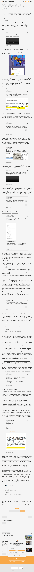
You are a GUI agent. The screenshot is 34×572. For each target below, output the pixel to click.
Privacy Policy (23, 553)
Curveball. (18, 280)
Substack (13, 570)
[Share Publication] (24, 1)
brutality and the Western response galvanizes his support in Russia (17, 361)
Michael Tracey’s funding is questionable (10, 213)
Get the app (21, 568)
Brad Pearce (5, 8)
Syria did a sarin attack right (25, 471)
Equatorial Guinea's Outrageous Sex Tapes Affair (9, 536)
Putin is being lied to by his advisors (15, 284)
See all (4, 553)
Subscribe (27, 1)
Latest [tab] (5, 533)
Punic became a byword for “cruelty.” (17, 143)
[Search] (22, 1)
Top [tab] (2, 533)
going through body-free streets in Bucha (18, 394)
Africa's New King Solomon (7, 535)
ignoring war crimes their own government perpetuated (19, 83)
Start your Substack (15, 568)
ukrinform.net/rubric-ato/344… (10, 426)
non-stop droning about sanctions (16, 254)
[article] (17, 537)
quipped (10, 113)
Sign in (31, 1)
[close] (25, 539)
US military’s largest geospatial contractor (16, 456)
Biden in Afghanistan (14, 282)
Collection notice (22, 566)
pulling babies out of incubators (11, 166)
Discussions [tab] (8, 533)
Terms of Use (21, 552)
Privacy (16, 566)
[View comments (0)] (5, 11)
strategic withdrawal (9, 337)
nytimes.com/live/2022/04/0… (10, 429)
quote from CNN (7, 258)
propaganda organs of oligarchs (11, 118)
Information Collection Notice (16, 553)
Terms (19, 566)
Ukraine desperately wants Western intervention (11, 313)
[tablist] (5, 523)
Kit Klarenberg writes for (24, 396)
